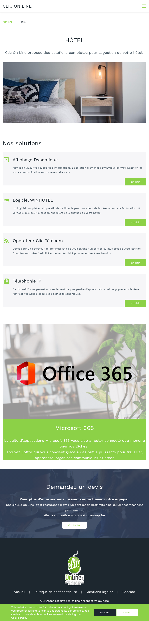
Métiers (7, 21)
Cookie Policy (19, 617)
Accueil (19, 592)
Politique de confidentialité (55, 592)
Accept (127, 612)
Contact (128, 592)
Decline (104, 612)
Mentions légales (99, 592)
